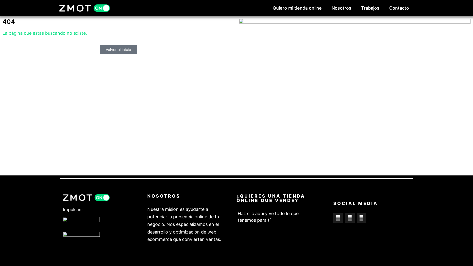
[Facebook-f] (338, 218)
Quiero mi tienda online (297, 8)
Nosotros (341, 8)
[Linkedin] (362, 218)
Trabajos (370, 8)
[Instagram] (350, 218)
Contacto (399, 8)
